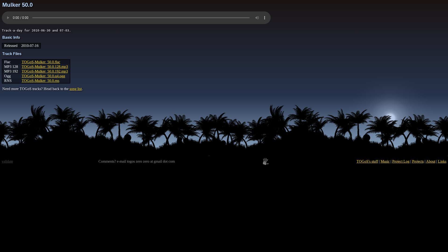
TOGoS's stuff (367, 161)
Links (442, 161)
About (430, 161)
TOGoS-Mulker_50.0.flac (41, 62)
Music (385, 161)
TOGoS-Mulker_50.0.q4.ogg (43, 76)
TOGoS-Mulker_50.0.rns (40, 81)
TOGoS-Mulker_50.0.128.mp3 (45, 67)
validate (7, 161)
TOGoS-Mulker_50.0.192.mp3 (45, 71)
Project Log (401, 161)
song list (76, 89)
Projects (418, 161)
